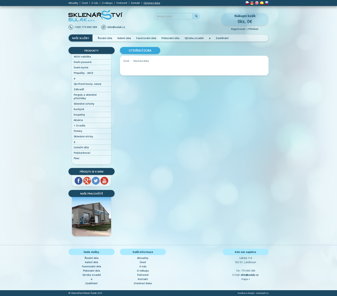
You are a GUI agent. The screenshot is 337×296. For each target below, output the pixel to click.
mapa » (245, 279)
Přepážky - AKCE (83, 73)
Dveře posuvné (82, 62)
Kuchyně (79, 109)
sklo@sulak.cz (116, 27)
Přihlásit (253, 29)
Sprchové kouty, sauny (87, 83)
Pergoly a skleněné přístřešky (85, 96)
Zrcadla (79, 125)
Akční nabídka (82, 56)
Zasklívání (222, 38)
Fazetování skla (146, 38)
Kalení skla (124, 38)
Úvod (85, 3)
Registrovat (238, 29)
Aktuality (73, 3)
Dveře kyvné (81, 67)
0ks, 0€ (245, 19)
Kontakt (135, 3)
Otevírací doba (152, 3)
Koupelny (79, 114)
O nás (94, 3)
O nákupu (107, 3)
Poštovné (121, 3)
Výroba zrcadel (194, 38)
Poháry (78, 131)
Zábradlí (79, 89)
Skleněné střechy (84, 103)
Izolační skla (81, 147)
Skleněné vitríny (83, 136)
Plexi (76, 158)
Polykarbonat (82, 152)
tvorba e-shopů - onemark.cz (253, 293)
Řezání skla (105, 38)
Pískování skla (170, 38)
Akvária (78, 120)
